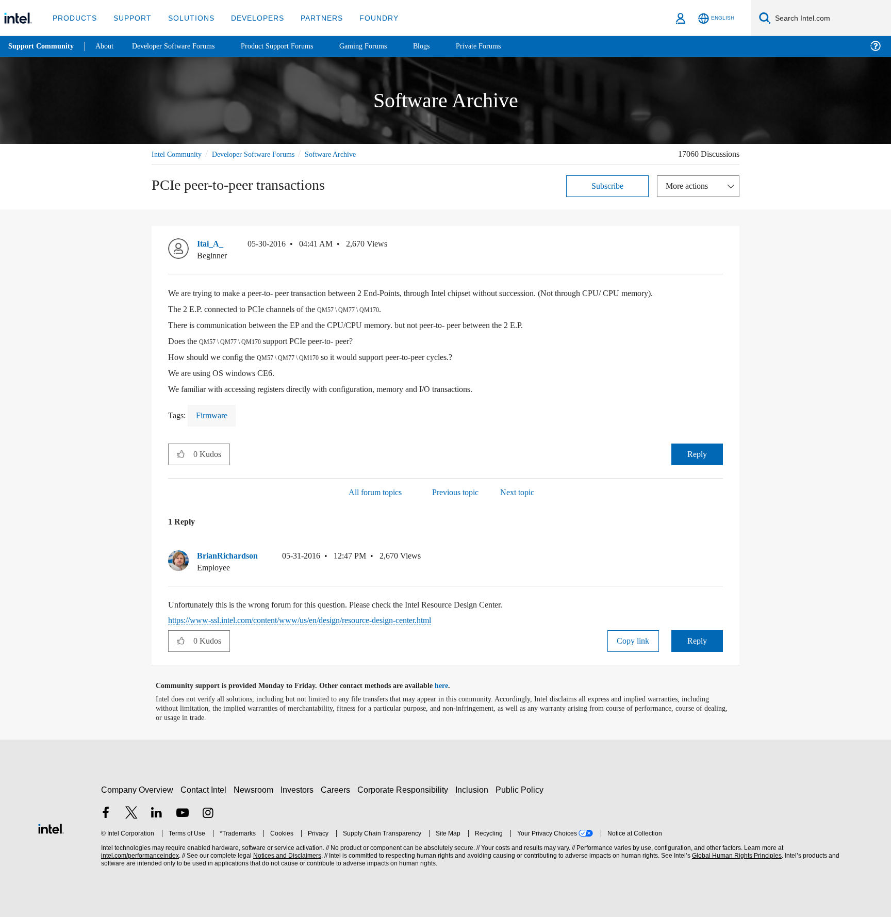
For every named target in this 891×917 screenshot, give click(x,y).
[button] (718, 246)
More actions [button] (689, 185)
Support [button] (129, 17)
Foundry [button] (367, 17)
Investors (299, 789)
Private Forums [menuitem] (500, 46)
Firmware (214, 415)
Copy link (633, 640)
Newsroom (255, 789)
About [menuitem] (107, 46)
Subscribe (607, 185)
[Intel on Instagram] (208, 814)
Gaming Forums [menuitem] (381, 46)
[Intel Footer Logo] (51, 827)
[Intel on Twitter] (131, 814)
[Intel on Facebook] (105, 814)
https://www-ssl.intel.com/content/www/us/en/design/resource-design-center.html (321, 620)
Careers (337, 789)
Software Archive (346, 154)
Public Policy (521, 789)
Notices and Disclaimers (286, 855)
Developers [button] (250, 17)
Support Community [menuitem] (42, 46)
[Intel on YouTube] (182, 814)
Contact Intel (204, 789)
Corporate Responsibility (405, 789)
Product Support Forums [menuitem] (291, 46)
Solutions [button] (186, 17)
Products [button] (74, 17)
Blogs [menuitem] (442, 46)
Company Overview (137, 789)
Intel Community (178, 154)
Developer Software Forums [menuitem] (181, 46)
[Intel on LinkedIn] (157, 814)
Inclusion (474, 789)
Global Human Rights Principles (735, 855)
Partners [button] (311, 17)
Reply (696, 454)
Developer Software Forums (262, 154)
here (450, 685)
